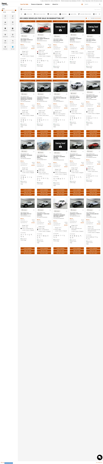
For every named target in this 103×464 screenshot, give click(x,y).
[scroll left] (21, 14)
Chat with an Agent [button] (28, 76)
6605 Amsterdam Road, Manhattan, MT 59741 (71, 0)
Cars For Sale (24, 4)
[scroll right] (99, 14)
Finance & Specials (36, 4)
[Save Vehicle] (34, 36)
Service (47, 4)
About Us (55, 4)
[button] (5, 17)
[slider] (2, 10)
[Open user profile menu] (82, 4)
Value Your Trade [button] (27, 74)
